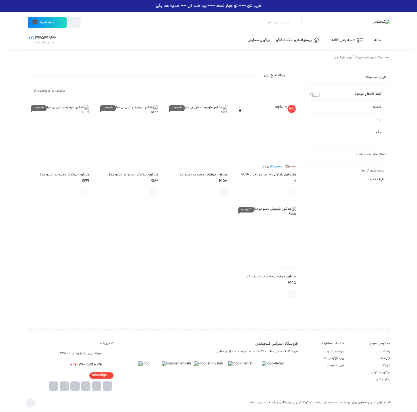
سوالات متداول (334, 351)
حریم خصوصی (335, 365)
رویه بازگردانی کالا (333, 358)
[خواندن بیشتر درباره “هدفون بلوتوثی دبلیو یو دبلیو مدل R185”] (292, 294)
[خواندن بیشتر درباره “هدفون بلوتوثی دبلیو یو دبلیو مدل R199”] (85, 192)
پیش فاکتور (383, 379)
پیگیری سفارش (380, 372)
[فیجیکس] (381, 22)
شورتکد (385, 365)
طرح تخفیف (376, 179)
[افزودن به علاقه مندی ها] (273, 192)
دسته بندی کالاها (372, 170)
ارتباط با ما (384, 358)
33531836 (86, 365)
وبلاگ (386, 351)
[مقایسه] (282, 192)
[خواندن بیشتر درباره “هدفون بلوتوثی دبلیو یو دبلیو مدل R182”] (153, 192)
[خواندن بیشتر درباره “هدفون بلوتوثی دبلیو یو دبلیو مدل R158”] (223, 192)
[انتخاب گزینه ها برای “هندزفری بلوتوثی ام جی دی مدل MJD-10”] (292, 192)
